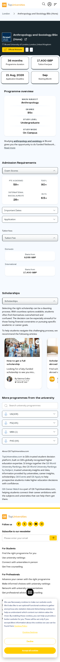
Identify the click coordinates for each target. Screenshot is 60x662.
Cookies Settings (30, 632)
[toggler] (55, 4)
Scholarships (11, 301)
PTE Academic (16, 180)
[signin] (49, 4)
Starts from (30, 254)
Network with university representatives (22, 588)
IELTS (44, 194)
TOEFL (44, 180)
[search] (43, 4)
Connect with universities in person (20, 562)
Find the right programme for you (19, 553)
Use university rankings (13, 557)
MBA (14, 432)
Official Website (15, 49)
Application (9, 219)
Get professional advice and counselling (22, 592)
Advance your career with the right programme (26, 579)
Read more (9, 147)
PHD (14, 441)
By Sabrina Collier (22, 378)
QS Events (21, 476)
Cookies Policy (20, 626)
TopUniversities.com (12, 456)
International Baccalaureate (16, 194)
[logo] (13, 4)
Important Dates (12, 210)
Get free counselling (12, 566)
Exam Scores (11, 170)
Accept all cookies (30, 650)
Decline (30, 641)
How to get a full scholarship (16, 362)
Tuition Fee (10, 238)
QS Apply (36, 476)
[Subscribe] (53, 537)
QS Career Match (11, 489)
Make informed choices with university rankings (26, 583)
